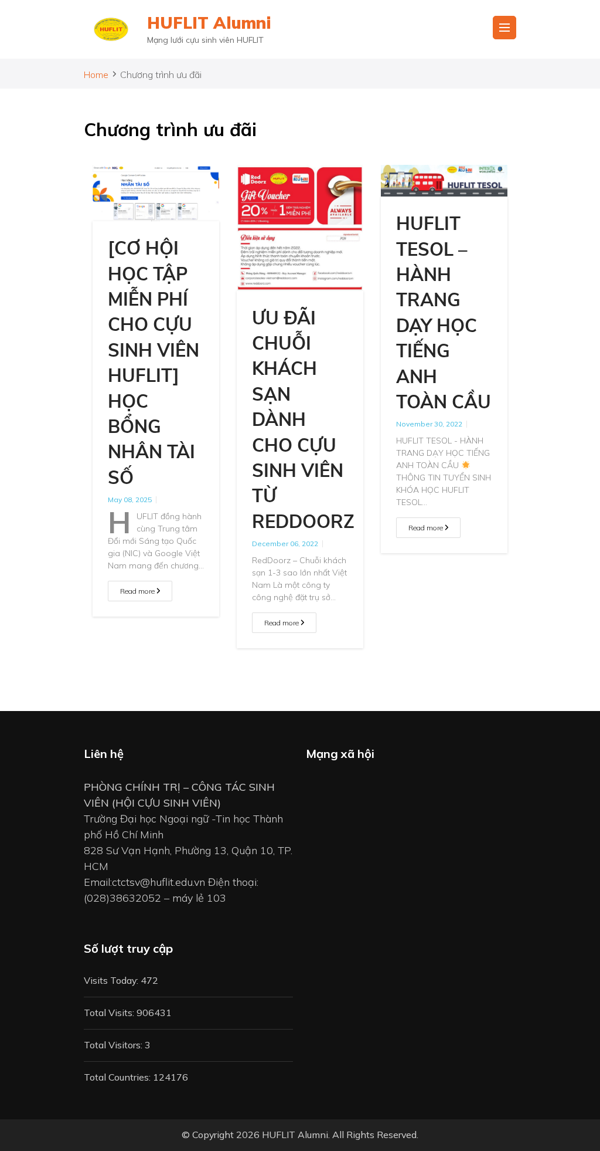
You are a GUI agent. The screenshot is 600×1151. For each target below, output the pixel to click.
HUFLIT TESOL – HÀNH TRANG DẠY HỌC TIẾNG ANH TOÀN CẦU (443, 313)
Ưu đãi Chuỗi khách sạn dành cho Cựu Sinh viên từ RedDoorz (303, 420)
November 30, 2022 (429, 423)
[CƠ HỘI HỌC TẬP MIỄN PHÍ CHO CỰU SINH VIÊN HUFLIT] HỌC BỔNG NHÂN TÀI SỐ (153, 363)
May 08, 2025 (130, 499)
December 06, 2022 (285, 543)
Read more (138, 591)
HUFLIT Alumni (209, 22)
